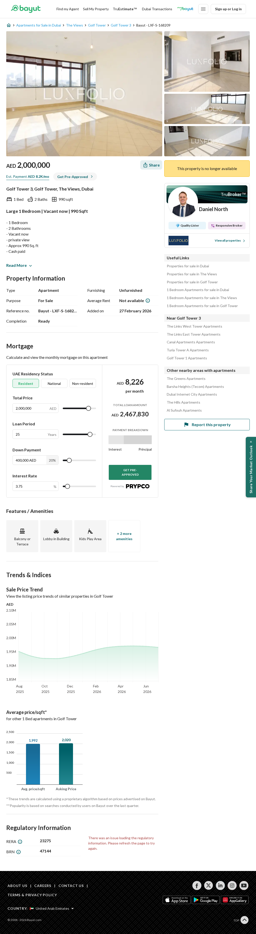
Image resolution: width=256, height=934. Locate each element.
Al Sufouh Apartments (184, 410)
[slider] (88, 408)
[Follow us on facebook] (197, 885)
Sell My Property (96, 9)
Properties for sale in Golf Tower (192, 282)
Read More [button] (16, 265)
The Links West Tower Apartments (194, 326)
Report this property (211, 424)
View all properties (228, 240)
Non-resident (82, 383)
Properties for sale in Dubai (188, 266)
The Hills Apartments (183, 402)
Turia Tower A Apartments (188, 350)
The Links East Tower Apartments (193, 334)
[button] (251, 467)
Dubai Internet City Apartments (192, 394)
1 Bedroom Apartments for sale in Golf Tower (202, 306)
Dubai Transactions (157, 9)
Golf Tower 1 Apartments (187, 358)
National (54, 383)
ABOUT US (17, 885)
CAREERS (42, 885)
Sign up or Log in (228, 9)
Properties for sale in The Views (192, 274)
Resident (25, 383)
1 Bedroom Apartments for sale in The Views (202, 298)
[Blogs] (185, 9)
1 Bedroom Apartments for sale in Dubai (198, 290)
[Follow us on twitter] (208, 885)
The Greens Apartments (186, 379)
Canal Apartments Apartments (191, 342)
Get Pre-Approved (130, 472)
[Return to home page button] (25, 9)
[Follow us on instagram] (232, 885)
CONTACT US (71, 885)
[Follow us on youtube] (243, 885)
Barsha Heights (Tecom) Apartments (195, 387)
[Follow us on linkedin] (220, 885)
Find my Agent (67, 9)
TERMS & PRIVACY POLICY (32, 895)
